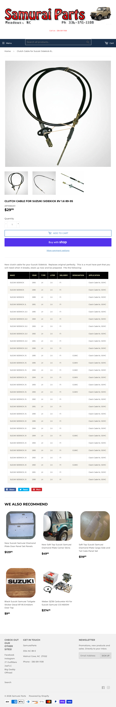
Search (8, 682)
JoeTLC (8, 666)
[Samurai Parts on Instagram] (108, 688)
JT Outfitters (11, 662)
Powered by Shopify (39, 696)
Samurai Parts (19, 696)
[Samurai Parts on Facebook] (103, 688)
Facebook (9, 655)
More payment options (58, 250)
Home (8, 51)
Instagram (10, 658)
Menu (9, 43)
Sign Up (106, 656)
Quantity (9, 218)
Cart (111, 43)
